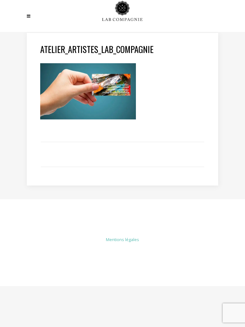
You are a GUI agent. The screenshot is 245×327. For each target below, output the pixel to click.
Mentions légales (122, 239)
